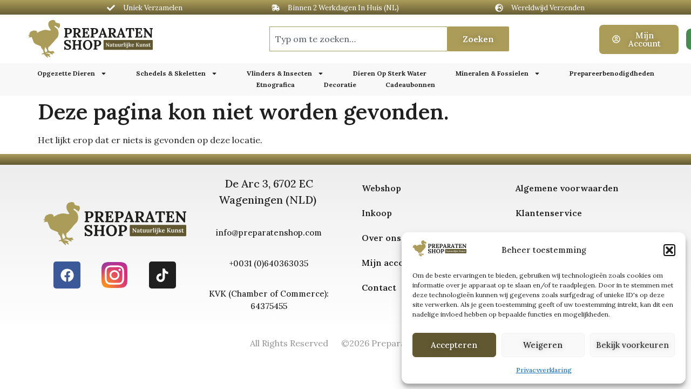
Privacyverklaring (544, 370)
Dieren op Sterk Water (389, 73)
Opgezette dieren (66, 73)
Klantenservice (549, 212)
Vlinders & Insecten (279, 73)
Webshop (381, 188)
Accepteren (454, 345)
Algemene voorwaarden (567, 188)
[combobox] (358, 38)
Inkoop (377, 212)
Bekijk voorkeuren (632, 345)
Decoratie (340, 85)
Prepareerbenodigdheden (612, 73)
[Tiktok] (162, 275)
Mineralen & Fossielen (492, 73)
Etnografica (275, 85)
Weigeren (543, 345)
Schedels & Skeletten (171, 73)
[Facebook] (66, 275)
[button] (669, 250)
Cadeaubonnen (410, 85)
